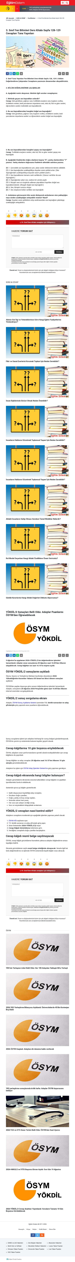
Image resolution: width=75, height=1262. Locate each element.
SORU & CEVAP (20, 18)
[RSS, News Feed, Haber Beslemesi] (42, 1235)
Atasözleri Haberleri (55, 1243)
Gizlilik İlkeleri (43, 1229)
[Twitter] (10, 73)
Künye (28, 1229)
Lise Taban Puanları (55, 1249)
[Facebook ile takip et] (33, 1235)
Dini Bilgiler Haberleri (35, 1243)
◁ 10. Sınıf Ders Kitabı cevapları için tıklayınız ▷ (37, 222)
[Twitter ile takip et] (37, 1235)
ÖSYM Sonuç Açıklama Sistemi (24, 703)
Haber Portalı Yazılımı (15, 1259)
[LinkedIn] (14, 73)
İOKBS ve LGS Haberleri (15, 1243)
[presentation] (12, 9)
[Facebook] (7, 73)
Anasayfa (11, 18)
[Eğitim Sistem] (15, 2)
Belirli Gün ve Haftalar (14, 1246)
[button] (59, 73)
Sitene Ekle (52, 1229)
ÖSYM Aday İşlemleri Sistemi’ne (35, 768)
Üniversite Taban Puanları (36, 1249)
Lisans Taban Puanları (56, 1246)
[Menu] (62, 3)
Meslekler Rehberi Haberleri (37, 1246)
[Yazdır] (21, 73)
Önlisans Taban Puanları (15, 1249)
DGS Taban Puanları (14, 1252)
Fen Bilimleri (31, 18)
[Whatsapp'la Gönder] (17, 73)
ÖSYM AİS (13, 821)
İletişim (34, 1229)
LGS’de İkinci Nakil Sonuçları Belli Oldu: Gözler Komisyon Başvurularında (41, 9)
